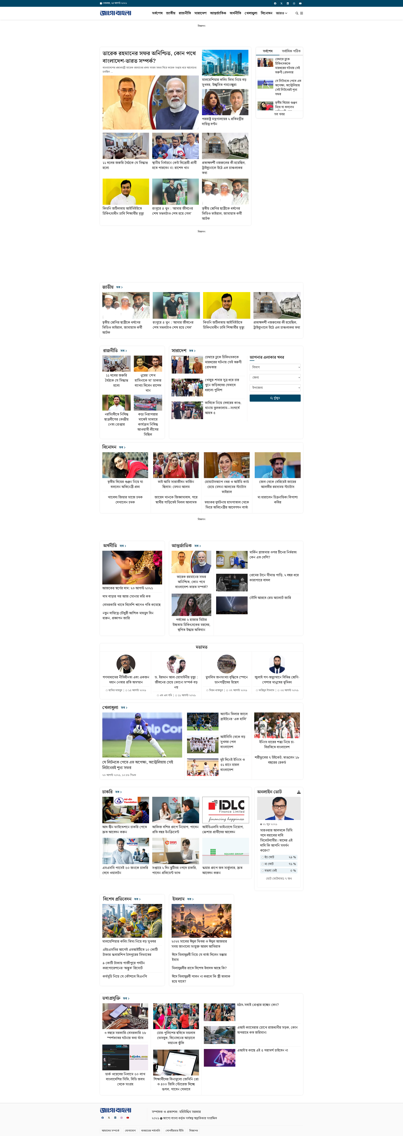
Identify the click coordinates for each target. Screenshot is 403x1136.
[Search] (297, 13)
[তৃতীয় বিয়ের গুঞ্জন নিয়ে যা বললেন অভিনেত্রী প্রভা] (279, 107)
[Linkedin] (287, 3)
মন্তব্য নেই (280, 871)
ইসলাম (182, 899)
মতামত (201, 647)
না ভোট (280, 864)
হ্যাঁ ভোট (280, 857)
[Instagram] (294, 3)
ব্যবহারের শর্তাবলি (150, 1130)
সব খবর (279, 114)
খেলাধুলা (251, 13)
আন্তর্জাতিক (218, 13)
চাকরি (111, 792)
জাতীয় (170, 13)
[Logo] (115, 13)
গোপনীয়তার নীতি (175, 1130)
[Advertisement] (201, 36)
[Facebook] (275, 3)
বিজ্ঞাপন (193, 1130)
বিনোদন (266, 13)
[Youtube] (300, 3)
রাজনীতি (185, 13)
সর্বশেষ (157, 13)
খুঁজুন (276, 398)
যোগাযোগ (130, 1130)
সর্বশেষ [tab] (267, 51)
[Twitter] (281, 3)
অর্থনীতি (235, 13)
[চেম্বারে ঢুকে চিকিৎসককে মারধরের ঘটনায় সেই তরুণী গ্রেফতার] (279, 66)
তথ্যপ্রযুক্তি (115, 998)
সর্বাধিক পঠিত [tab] (291, 51)
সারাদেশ (200, 13)
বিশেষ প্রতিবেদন (121, 899)
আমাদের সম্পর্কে (110, 1130)
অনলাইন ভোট (269, 792)
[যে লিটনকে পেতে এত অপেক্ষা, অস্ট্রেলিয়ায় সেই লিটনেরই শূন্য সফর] (279, 88)
